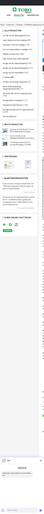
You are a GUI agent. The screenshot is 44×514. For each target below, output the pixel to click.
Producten (19, 15)
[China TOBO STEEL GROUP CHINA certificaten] (9, 164)
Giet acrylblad (8, 116)
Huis (8, 15)
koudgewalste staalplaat (13, 100)
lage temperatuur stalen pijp (14, 59)
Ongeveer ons (33, 15)
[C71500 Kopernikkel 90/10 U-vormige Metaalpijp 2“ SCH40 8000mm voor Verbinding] (5, 143)
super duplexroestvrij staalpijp (15, 40)
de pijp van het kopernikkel (13, 73)
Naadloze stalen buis (11, 54)
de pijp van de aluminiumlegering (15, 68)
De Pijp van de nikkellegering (14, 35)
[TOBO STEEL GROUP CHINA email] (5, 225)
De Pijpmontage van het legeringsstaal (18, 110)
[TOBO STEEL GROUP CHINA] (22, 10)
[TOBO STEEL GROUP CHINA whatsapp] (11, 225)
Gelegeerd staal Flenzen (12, 105)
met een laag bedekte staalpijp (15, 49)
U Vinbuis (19, 25)
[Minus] (40, 460)
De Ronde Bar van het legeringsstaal (17, 93)
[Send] (41, 510)
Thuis (2, 25)
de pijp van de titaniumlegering (15, 63)
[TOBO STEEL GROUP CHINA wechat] (17, 225)
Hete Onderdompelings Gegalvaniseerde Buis (12, 87)
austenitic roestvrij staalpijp (14, 45)
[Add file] (3, 510)
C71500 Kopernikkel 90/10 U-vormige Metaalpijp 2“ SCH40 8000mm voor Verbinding (20, 145)
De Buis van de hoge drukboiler (15, 82)
